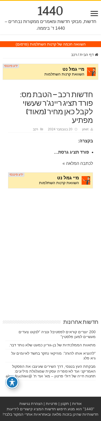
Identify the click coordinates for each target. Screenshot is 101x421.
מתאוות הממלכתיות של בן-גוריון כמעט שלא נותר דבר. (52, 345)
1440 (50, 11)
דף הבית (87, 54)
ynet (85, 129)
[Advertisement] (50, 246)
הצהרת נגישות (31, 403)
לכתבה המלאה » (77, 163)
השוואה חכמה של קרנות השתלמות (58, 44)
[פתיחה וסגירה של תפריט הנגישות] (12, 382)
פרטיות (51, 403)
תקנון (65, 403)
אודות (77, 403)
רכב (74, 54)
